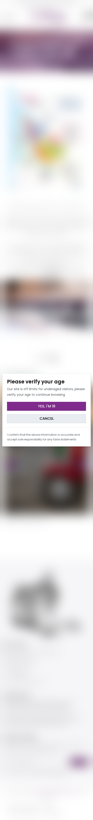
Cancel (47, 418)
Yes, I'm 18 (46, 406)
